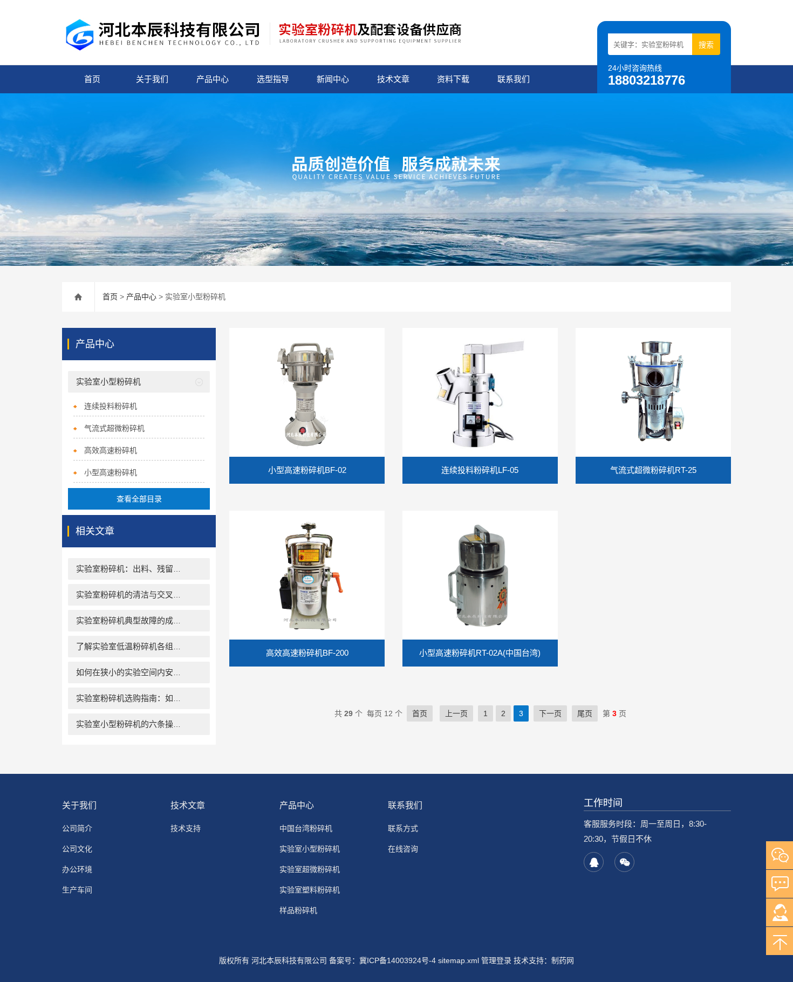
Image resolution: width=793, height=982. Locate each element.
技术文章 (393, 79)
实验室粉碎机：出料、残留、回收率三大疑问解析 (165, 568)
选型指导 (273, 79)
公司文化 (77, 848)
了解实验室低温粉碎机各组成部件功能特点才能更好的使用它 (185, 646)
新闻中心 (333, 79)
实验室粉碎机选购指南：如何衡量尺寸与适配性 (161, 698)
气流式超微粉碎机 (114, 428)
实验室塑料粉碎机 (309, 889)
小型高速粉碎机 (110, 472)
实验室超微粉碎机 (309, 869)
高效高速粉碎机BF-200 (307, 652)
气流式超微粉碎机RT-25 (653, 470)
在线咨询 (403, 848)
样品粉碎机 (298, 910)
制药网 (562, 960)
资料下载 (453, 79)
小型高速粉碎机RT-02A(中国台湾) (480, 652)
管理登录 (496, 960)
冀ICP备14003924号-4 (397, 960)
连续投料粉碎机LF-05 (479, 470)
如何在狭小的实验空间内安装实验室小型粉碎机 (161, 672)
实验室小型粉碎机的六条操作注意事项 (145, 724)
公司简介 (77, 828)
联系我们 (513, 79)
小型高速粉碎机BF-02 (307, 470)
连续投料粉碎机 (110, 406)
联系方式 (403, 828)
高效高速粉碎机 (110, 450)
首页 (92, 79)
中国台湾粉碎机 (305, 828)
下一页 (550, 713)
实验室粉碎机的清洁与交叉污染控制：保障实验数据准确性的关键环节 (201, 594)
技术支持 (185, 828)
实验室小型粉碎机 (108, 381)
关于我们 (152, 79)
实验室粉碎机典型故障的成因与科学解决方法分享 (165, 620)
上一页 (456, 713)
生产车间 (77, 889)
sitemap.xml (458, 960)
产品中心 (212, 79)
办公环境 (77, 869)
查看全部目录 (139, 499)
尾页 (584, 713)
